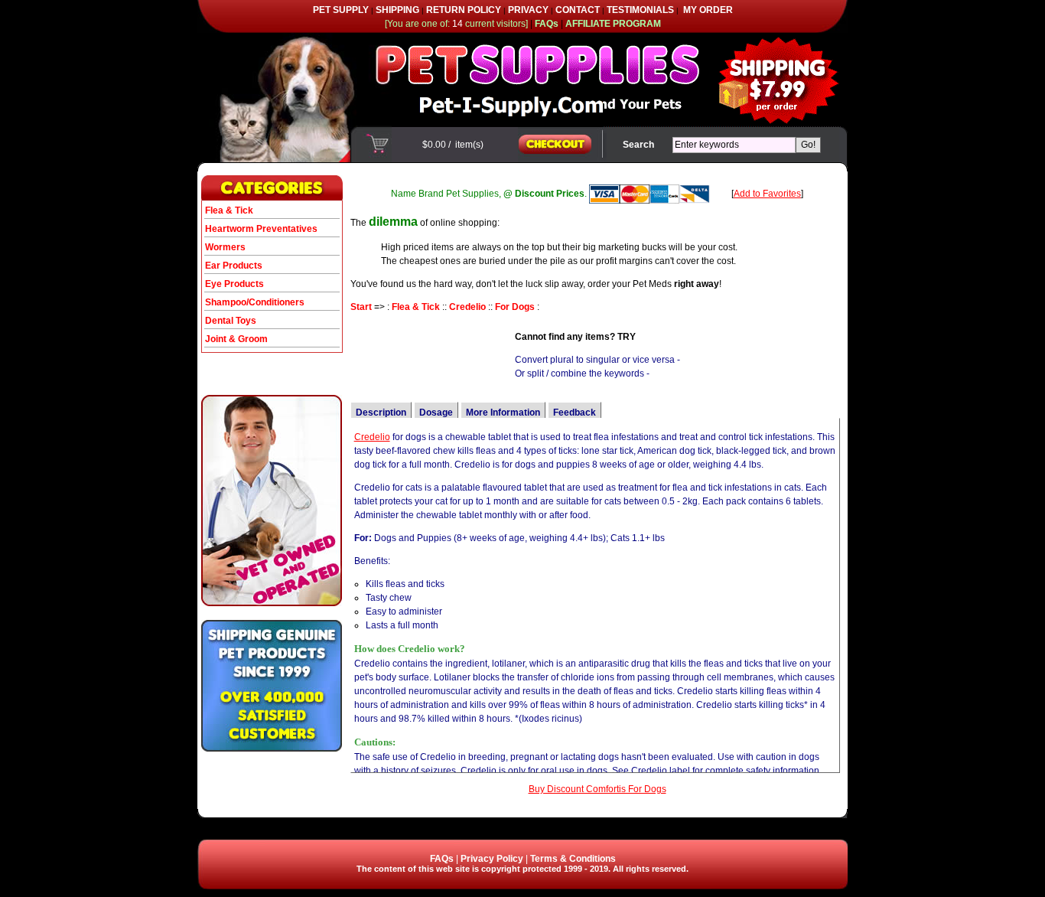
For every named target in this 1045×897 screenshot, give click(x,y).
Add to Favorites (767, 193)
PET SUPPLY (341, 10)
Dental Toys (230, 320)
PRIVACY (528, 10)
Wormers (225, 247)
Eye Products (234, 284)
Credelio (467, 307)
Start (361, 307)
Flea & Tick (229, 210)
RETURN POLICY (463, 10)
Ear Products (233, 265)
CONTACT (577, 10)
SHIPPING (397, 10)
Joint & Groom (236, 339)
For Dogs (515, 307)
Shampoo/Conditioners (254, 302)
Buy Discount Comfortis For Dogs (597, 789)
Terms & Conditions (573, 858)
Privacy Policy (492, 858)
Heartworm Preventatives (261, 228)
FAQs (442, 858)
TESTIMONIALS (640, 10)
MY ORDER (708, 10)
